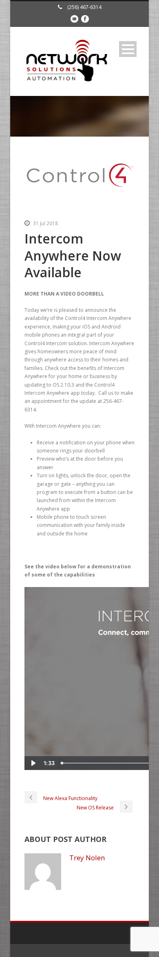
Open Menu (128, 49)
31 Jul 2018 (45, 223)
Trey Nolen (87, 857)
